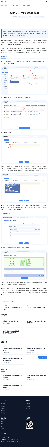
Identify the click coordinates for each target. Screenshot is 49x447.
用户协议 (3, 404)
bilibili (2, 428)
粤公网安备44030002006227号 (14, 441)
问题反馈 (28, 406)
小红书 (2, 421)
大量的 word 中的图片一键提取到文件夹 (35, 306)
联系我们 (28, 404)
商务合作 (28, 408)
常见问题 (3, 408)
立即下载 (43, 356)
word (7, 301)
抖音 (2, 424)
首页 (2, 5)
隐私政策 (3, 406)
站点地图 (3, 413)
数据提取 (12, 301)
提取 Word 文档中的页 (9, 5)
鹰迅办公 (3, 2)
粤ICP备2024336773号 (13, 439)
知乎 (2, 426)
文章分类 (3, 410)
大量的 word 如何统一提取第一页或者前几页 (13, 307)
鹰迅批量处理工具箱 (23, 17)
